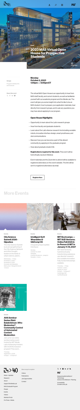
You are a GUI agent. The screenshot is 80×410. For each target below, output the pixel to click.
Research (6, 378)
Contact (24, 381)
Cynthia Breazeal (62, 275)
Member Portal (8, 397)
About (5, 381)
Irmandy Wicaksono (36, 255)
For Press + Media (9, 400)
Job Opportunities (27, 379)
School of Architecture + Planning (66, 380)
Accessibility (61, 382)
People (6, 389)
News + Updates (8, 375)
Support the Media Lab (10, 383)
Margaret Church (16, 266)
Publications (25, 376)
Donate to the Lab (62, 384)
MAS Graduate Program (11, 386)
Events (6, 392)
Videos (6, 395)
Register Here (37, 177)
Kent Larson (7, 266)
